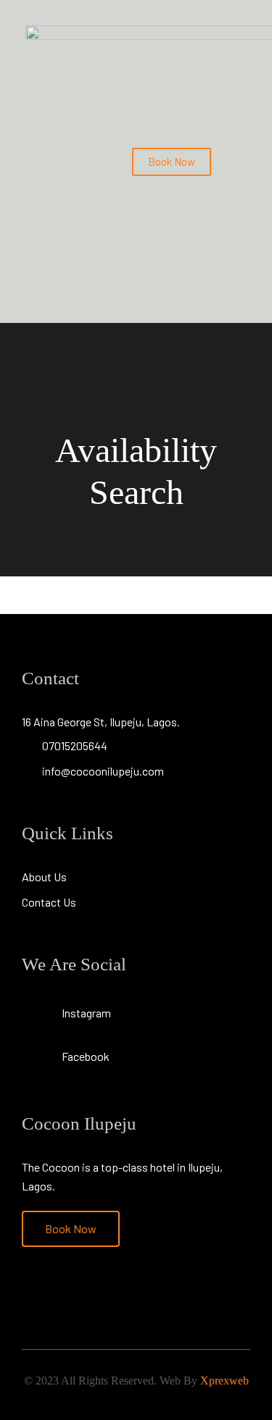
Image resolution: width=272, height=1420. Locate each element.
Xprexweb (224, 1380)
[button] (236, 162)
